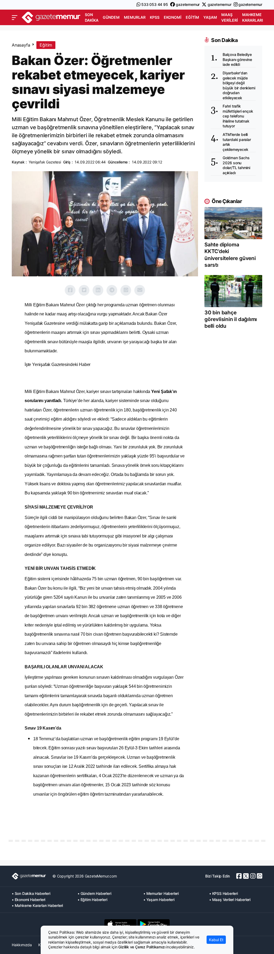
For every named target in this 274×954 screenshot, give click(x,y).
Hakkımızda (22, 944)
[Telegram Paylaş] (111, 290)
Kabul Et (216, 939)
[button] (14, 17)
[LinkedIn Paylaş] (98, 290)
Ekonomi (172, 17)
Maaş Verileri (229, 17)
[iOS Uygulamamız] (120, 924)
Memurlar (135, 17)
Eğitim (192, 17)
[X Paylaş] (84, 290)
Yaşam (210, 17)
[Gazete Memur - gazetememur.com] (51, 17)
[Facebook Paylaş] (70, 290)
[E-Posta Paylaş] (139, 290)
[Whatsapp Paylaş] (125, 290)
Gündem (111, 17)
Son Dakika (91, 17)
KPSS (154, 17)
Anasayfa (21, 45)
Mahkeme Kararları (252, 17)
